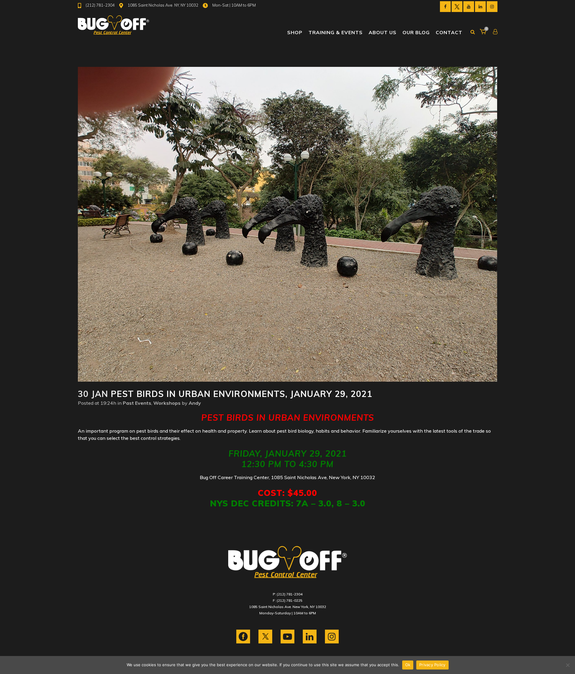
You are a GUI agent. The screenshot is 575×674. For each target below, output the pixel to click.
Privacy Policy (432, 664)
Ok (408, 664)
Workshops (167, 403)
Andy (195, 403)
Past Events (137, 403)
